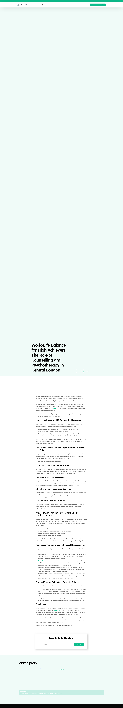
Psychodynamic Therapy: (44, 561)
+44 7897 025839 (102, 1)
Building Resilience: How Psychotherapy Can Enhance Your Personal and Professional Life (41, 693)
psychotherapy (55, 408)
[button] (76, 371)
